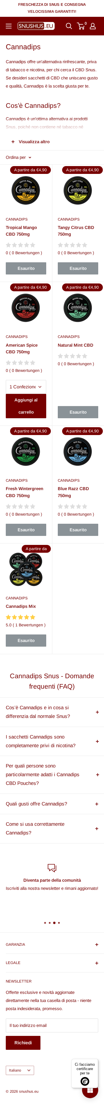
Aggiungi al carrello (26, 405)
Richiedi (23, 1042)
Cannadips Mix (21, 606)
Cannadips (17, 219)
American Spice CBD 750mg (22, 348)
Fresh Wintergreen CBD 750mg (24, 492)
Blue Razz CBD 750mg (73, 492)
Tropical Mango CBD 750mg (21, 231)
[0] (81, 26)
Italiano (15, 1070)
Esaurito (26, 268)
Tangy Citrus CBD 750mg (76, 231)
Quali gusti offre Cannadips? (36, 804)
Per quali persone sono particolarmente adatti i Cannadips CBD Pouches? (42, 774)
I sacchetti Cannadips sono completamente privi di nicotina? (40, 741)
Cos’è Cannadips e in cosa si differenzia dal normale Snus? (38, 712)
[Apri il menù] (9, 26)
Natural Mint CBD (75, 345)
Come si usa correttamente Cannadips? (35, 828)
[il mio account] (93, 26)
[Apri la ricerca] (69, 26)
